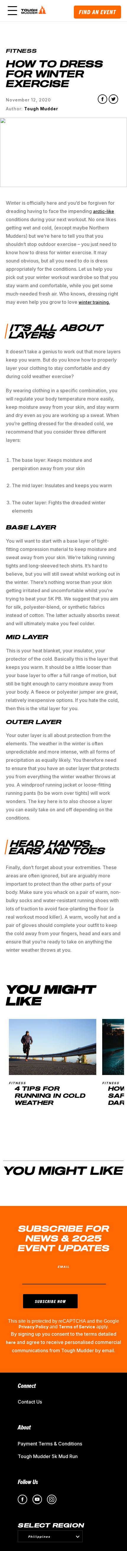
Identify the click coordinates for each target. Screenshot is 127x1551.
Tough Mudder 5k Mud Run (48, 1456)
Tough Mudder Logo (34, 10)
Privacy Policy (33, 1326)
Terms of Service (77, 1326)
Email (64, 1266)
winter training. (94, 302)
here (11, 1342)
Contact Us (30, 1402)
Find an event (97, 12)
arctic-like (103, 211)
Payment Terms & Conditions (50, 1444)
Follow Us (28, 1481)
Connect (27, 1385)
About (24, 1427)
